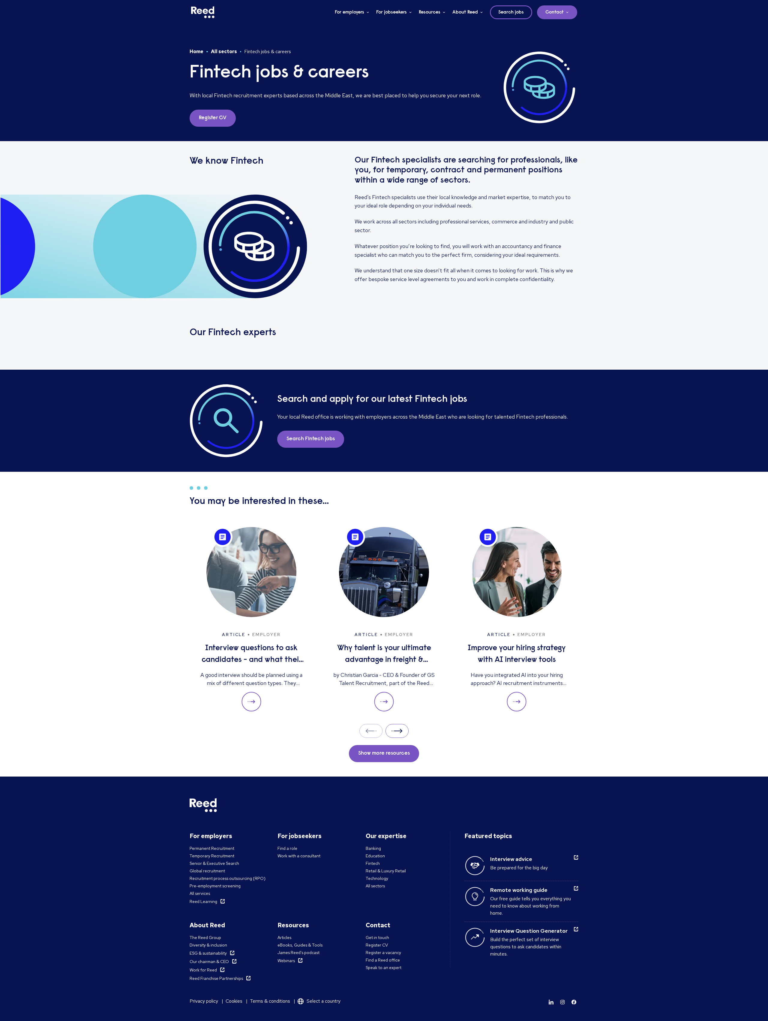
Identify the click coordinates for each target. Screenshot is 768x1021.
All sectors (224, 51)
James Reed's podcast (299, 952)
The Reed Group (205, 937)
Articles (284, 937)
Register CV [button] (212, 118)
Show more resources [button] (384, 753)
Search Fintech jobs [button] (310, 439)
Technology (377, 878)
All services (200, 893)
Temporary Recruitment (212, 856)
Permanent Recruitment (212, 848)
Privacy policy (204, 1001)
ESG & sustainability (208, 953)
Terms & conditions (270, 1001)
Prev (371, 731)
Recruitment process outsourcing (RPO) (228, 878)
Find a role (287, 848)
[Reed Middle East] (203, 12)
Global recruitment (207, 871)
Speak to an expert (383, 967)
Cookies (234, 1001)
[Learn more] (551, 1002)
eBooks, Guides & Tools (300, 945)
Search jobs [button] (511, 12)
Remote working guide (519, 889)
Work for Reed (203, 970)
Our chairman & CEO (209, 961)
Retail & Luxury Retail (386, 871)
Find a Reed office (383, 960)
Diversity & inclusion (208, 945)
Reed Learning (203, 901)
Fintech (373, 863)
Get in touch (377, 937)
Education (375, 856)
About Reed (465, 12)
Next (397, 731)
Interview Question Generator (529, 930)
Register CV (377, 945)
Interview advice (511, 859)
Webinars (286, 960)
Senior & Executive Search (214, 863)
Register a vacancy (383, 952)
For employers (349, 12)
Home (196, 51)
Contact (554, 12)
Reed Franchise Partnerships (216, 978)
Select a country (323, 1001)
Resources (429, 12)
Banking (373, 848)
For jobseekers (391, 12)
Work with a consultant (299, 856)
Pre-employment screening (215, 886)
